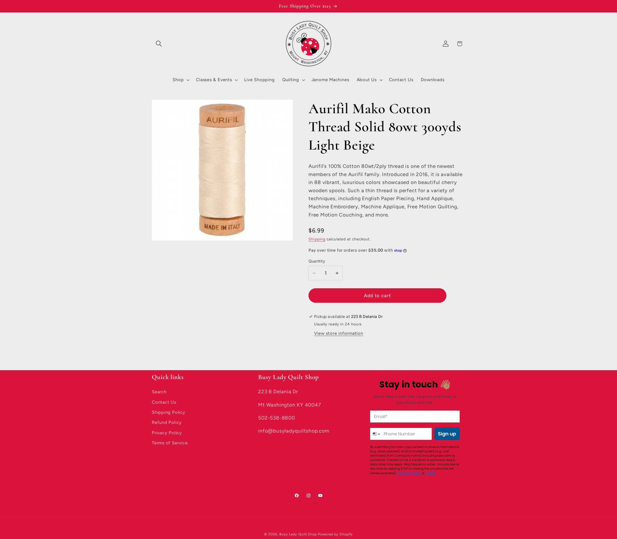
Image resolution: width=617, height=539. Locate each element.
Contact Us (164, 402)
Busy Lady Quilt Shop (298, 534)
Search (159, 391)
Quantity (316, 261)
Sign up (447, 433)
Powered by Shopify (335, 534)
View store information (338, 333)
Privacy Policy (167, 432)
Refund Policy (167, 422)
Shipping (316, 239)
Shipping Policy (168, 412)
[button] (159, 44)
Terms (430, 473)
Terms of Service (170, 443)
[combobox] (376, 434)
